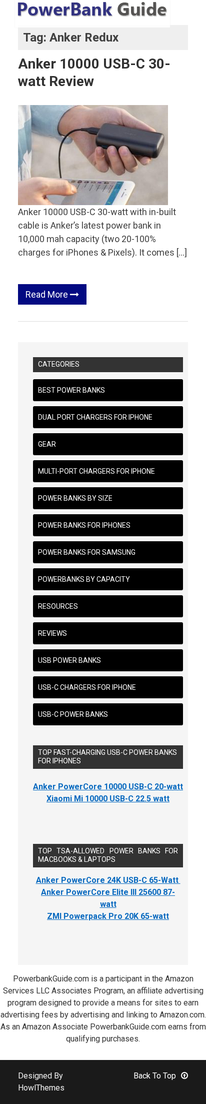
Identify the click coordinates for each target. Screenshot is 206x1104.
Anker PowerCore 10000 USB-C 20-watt (108, 786)
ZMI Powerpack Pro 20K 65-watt (108, 916)
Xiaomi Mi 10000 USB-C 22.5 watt (108, 798)
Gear (47, 444)
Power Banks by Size (75, 498)
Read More (48, 294)
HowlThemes (41, 1087)
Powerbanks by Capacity (84, 579)
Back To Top (155, 1075)
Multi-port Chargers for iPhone (96, 471)
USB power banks (69, 660)
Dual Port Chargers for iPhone (95, 417)
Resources (58, 606)
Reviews (52, 633)
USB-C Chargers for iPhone (87, 687)
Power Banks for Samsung (87, 552)
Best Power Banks (71, 390)
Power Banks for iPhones (84, 525)
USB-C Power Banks (73, 714)
